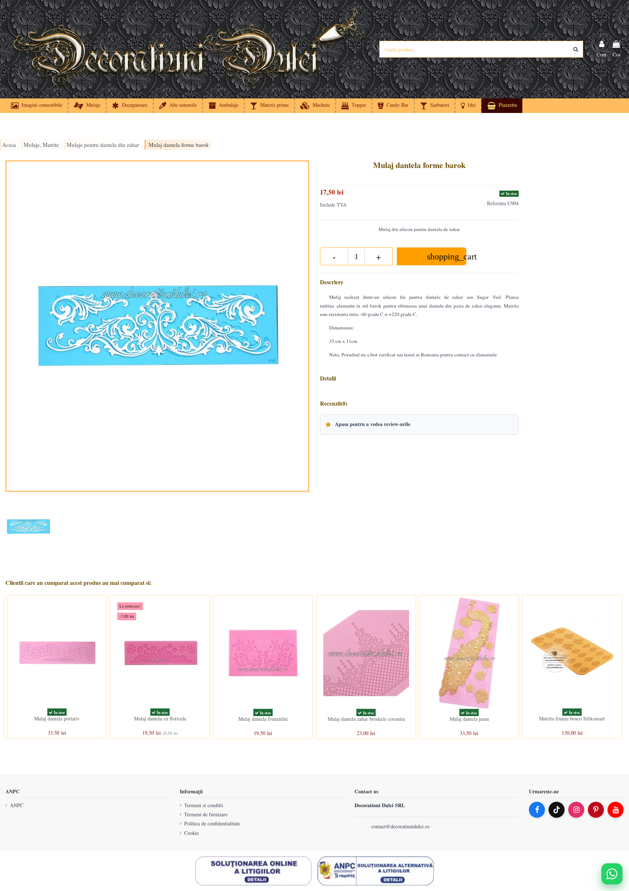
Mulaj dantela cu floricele (160, 718)
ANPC (16, 805)
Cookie (191, 832)
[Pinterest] (596, 810)
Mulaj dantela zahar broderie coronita (366, 718)
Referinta (496, 203)
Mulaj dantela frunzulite (263, 718)
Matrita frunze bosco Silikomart (572, 718)
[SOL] (253, 871)
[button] (468, 105)
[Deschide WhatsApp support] (611, 873)
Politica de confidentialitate (212, 823)
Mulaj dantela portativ (57, 718)
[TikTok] (557, 810)
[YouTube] (616, 810)
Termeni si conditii (203, 805)
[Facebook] (537, 810)
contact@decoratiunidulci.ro (400, 826)
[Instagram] (576, 810)
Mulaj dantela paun (469, 718)
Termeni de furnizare (206, 814)
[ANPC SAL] (375, 871)
